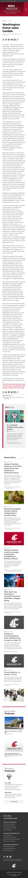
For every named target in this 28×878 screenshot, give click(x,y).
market (20, 397)
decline (8, 397)
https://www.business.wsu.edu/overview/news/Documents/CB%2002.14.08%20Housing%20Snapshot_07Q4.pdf (13, 385)
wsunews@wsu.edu (18, 860)
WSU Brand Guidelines (8, 846)
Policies (14, 874)
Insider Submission (7, 835)
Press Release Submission (9, 837)
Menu (26, 9)
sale (8, 398)
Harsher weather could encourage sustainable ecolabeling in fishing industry (11, 554)
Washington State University (8, 1)
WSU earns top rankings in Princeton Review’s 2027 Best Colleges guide (12, 596)
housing (16, 397)
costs (5, 397)
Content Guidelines (9, 822)
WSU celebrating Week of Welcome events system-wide (13, 754)
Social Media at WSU (8, 850)
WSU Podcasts (14, 801)
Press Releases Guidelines (9, 826)
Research (10, 395)
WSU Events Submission (9, 841)
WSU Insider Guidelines (8, 824)
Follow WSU (14, 875)
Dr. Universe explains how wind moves (15, 427)
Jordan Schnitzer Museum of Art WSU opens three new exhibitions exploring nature (12, 468)
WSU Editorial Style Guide (9, 848)
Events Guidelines (7, 830)
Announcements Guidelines (10, 828)
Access (9, 874)
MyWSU (19, 874)
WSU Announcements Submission (11, 839)
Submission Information (11, 833)
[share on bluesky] (12, 40)
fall (10, 397)
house (13, 397)
